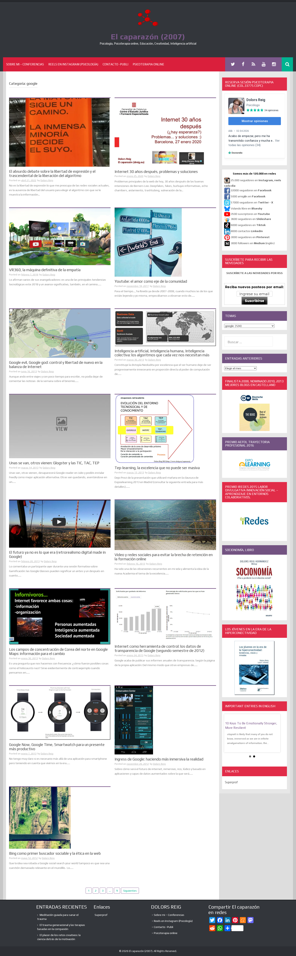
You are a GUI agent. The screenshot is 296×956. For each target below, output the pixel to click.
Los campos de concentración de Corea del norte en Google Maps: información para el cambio (58, 651)
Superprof (231, 786)
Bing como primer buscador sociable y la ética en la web (55, 853)
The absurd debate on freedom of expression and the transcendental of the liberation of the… (251, 727)
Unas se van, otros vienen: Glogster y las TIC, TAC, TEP (54, 463)
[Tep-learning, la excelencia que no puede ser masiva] (155, 428)
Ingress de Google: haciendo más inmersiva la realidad (159, 759)
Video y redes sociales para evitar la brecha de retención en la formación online (164, 556)
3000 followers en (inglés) (253, 243)
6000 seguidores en (248, 225)
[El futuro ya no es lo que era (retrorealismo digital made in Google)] (60, 523)
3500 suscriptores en (250, 213)
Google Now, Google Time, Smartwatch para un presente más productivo (57, 746)
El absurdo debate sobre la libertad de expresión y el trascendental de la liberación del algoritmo (52, 173)
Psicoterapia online (148, 64)
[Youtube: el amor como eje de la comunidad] (148, 242)
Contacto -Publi (115, 64)
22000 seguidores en (251, 190)
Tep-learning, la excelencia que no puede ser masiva (157, 467)
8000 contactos (247, 231)
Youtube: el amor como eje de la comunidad (151, 281)
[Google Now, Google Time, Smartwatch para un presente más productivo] (60, 712)
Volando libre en (246, 208)
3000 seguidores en (250, 237)
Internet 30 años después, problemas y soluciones (156, 171)
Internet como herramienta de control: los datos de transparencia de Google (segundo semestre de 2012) (159, 648)
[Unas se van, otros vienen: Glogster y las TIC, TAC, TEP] (60, 426)
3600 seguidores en (251, 219)
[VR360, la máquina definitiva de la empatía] (60, 236)
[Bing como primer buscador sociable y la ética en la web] (40, 817)
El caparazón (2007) (148, 36)
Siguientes (130, 890)
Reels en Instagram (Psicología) (73, 64)
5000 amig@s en (248, 196)
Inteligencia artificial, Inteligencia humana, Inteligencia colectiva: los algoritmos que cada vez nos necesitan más (162, 353)
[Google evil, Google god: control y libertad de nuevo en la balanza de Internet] (60, 333)
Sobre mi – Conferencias (25, 64)
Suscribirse (254, 301)
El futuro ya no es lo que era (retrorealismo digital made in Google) (57, 554)
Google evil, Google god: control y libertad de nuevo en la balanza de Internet (55, 364)
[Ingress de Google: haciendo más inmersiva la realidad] (134, 720)
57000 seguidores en (251, 202)
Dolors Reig (46, 180)
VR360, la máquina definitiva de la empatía (45, 270)
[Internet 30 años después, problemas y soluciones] (160, 132)
